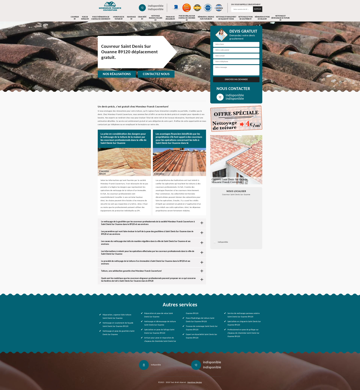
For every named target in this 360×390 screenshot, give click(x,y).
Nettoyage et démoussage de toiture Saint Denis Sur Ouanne (160, 323)
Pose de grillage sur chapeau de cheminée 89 (186, 18)
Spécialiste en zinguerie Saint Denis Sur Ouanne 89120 (244, 323)
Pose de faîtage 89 (85, 18)
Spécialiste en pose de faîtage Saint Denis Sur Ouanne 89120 (159, 331)
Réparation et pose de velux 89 (262, 18)
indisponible (155, 6)
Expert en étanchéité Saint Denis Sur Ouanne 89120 (201, 336)
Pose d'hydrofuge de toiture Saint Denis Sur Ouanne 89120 (200, 320)
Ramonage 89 (131, 18)
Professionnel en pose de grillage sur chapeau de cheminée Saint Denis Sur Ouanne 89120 (243, 333)
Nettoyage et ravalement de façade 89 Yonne (226, 18)
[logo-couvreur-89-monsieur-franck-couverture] (110, 6)
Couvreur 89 (75, 18)
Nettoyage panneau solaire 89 (155, 18)
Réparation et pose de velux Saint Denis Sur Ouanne (158, 315)
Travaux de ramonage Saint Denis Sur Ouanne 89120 (202, 328)
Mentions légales (194, 382)
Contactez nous (156, 74)
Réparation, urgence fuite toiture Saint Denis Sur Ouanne (117, 316)
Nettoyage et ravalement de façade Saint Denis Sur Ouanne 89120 (118, 324)
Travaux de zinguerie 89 (170, 18)
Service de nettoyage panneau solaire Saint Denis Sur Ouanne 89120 (244, 315)
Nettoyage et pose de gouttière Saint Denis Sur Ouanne (118, 333)
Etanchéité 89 (142, 18)
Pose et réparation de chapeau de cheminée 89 (100, 18)
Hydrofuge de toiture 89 (118, 18)
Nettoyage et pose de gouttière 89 (245, 18)
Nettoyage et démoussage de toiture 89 (280, 18)
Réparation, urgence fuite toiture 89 (206, 18)
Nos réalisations (117, 74)
